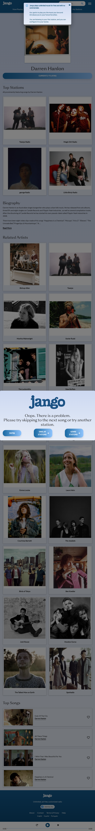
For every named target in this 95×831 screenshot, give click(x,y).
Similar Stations (42, 433)
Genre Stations (73, 433)
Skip (11, 433)
